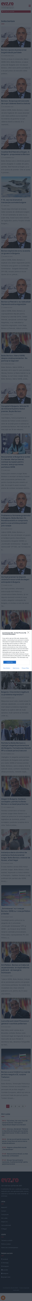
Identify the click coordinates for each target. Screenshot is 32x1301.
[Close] (28, 633)
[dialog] (16, 650)
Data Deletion (6, 668)
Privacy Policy (25, 668)
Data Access (16, 668)
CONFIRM (10, 662)
